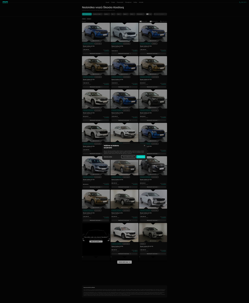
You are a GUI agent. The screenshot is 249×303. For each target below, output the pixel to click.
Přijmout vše (141, 156)
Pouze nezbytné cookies (128, 156)
